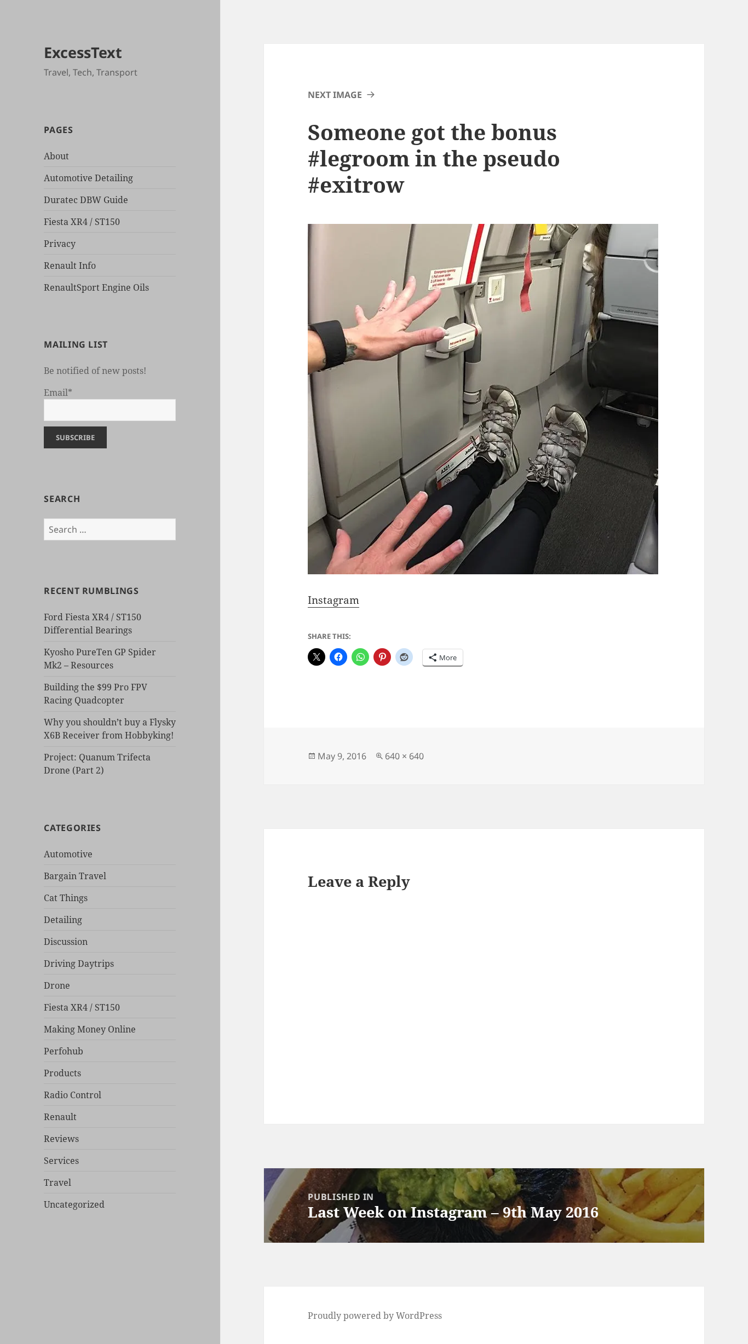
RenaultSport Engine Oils (96, 287)
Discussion (66, 942)
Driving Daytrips (79, 963)
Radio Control (72, 1095)
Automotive (68, 854)
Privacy (60, 244)
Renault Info (70, 265)
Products (62, 1073)
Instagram (333, 600)
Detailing (63, 920)
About (56, 156)
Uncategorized (74, 1204)
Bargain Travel (75, 876)
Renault (60, 1117)
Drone (57, 985)
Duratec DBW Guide (86, 200)
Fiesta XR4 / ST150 (82, 222)
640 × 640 (404, 756)
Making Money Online (90, 1029)
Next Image (335, 95)
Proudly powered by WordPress (375, 1316)
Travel (57, 1182)
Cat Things (66, 898)
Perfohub (63, 1051)
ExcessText (83, 52)
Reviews (61, 1139)
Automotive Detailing (88, 178)
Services (61, 1161)
